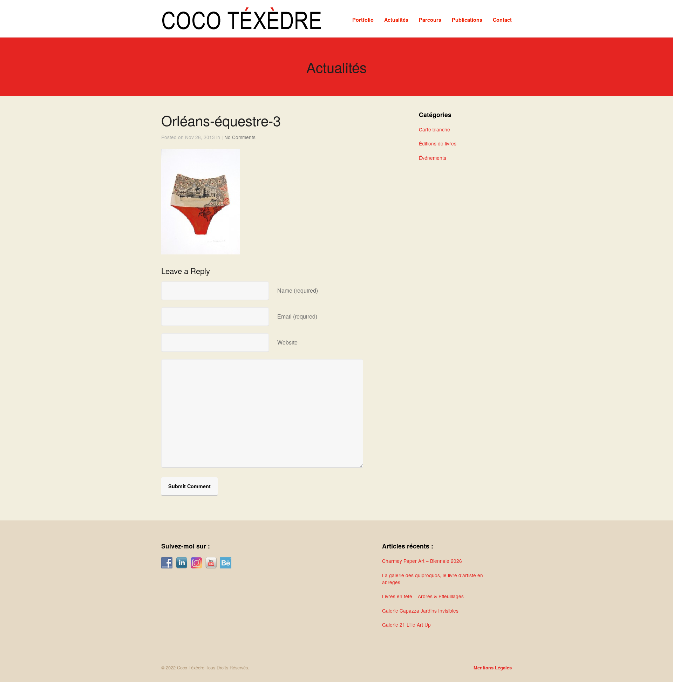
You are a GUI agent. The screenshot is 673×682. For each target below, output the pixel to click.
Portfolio (363, 19)
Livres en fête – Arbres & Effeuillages (423, 596)
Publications (467, 19)
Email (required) (297, 316)
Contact (502, 19)
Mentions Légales (493, 667)
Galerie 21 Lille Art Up (406, 624)
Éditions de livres (437, 143)
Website (287, 342)
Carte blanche (434, 129)
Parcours (430, 19)
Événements (432, 157)
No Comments (240, 137)
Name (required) (297, 290)
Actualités (396, 19)
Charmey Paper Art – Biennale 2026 (422, 560)
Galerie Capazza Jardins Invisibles (420, 610)
